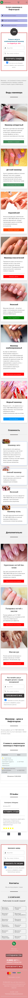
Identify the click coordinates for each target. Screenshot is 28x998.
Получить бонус (13, 419)
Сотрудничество (14, 955)
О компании (14, 897)
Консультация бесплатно (14, 185)
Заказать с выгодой (13, 230)
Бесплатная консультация (13, 374)
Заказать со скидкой (13, 141)
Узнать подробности (13, 317)
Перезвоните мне (14, 967)
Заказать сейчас (13, 276)
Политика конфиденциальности (14, 993)
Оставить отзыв (11, 812)
